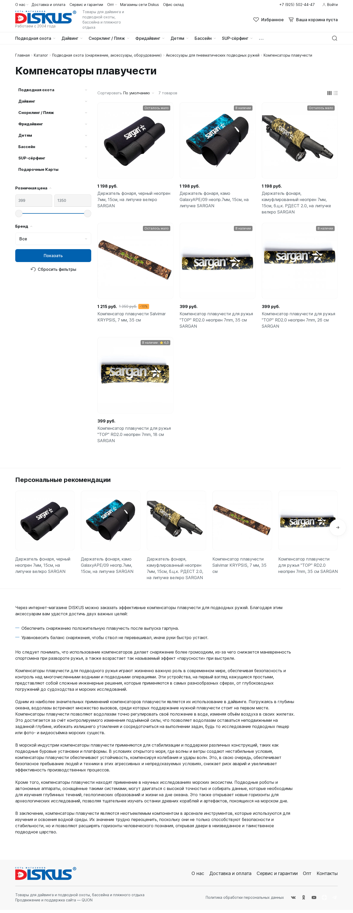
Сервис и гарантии (277, 873)
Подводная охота (36, 89)
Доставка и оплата (230, 873)
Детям (25, 135)
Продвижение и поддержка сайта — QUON (54, 900)
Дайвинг (26, 101)
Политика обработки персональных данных (245, 897)
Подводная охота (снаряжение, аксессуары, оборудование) (107, 55)
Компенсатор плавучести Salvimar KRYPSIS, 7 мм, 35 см (131, 317)
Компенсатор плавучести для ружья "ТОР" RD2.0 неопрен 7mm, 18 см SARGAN (134, 434)
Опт (307, 873)
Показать (53, 255)
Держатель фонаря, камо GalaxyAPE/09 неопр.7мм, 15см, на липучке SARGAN (214, 199)
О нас (197, 873)
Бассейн (26, 146)
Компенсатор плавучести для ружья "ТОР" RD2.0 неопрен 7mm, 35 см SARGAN (216, 320)
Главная (22, 55)
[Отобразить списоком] (336, 93)
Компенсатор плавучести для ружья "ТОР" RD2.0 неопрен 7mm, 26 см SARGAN (298, 320)
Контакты (327, 873)
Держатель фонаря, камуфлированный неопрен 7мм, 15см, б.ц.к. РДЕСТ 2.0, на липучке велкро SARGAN (296, 202)
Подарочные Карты (38, 169)
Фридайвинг (30, 123)
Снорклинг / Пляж (36, 112)
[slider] (18, 213)
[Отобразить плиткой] (329, 93)
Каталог (41, 55)
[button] (337, 527)
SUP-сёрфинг (31, 158)
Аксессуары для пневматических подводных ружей (212, 55)
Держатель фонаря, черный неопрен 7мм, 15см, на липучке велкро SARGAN (133, 199)
